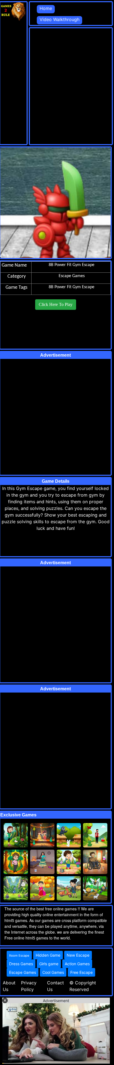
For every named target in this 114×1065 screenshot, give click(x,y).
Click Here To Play (55, 304)
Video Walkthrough (59, 19)
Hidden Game (48, 955)
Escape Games (22, 972)
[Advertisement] (57, 85)
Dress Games (21, 963)
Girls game (48, 963)
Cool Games (53, 972)
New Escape (78, 955)
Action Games (77, 963)
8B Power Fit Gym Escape (71, 287)
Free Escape (81, 972)
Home (46, 8)
